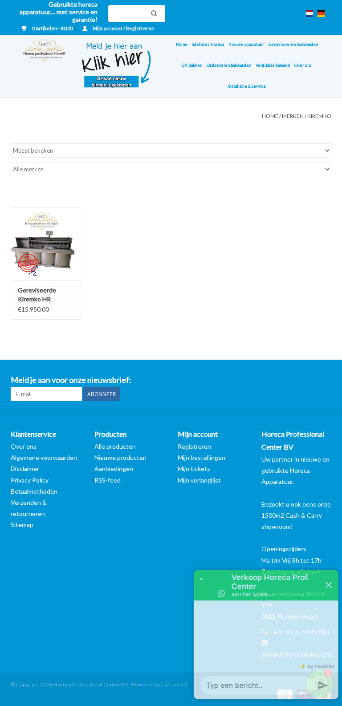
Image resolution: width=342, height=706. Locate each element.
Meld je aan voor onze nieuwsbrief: (71, 380)
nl (309, 13)
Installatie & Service (247, 86)
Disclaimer (25, 468)
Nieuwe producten (120, 457)
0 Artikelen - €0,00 (52, 28)
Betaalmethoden (34, 491)
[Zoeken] (151, 13)
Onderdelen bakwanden (229, 65)
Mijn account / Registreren (123, 28)
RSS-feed (107, 480)
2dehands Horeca (208, 44)
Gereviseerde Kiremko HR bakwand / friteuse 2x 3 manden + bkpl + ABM (44, 295)
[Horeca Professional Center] (39, 66)
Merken (293, 116)
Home (181, 44)
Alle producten (115, 446)
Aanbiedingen (113, 468)
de (321, 13)
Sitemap (22, 524)
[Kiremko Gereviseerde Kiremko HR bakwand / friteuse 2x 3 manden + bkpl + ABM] (46, 244)
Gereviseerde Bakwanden (293, 44)
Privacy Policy (30, 480)
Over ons (303, 65)
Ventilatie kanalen (273, 65)
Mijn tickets (194, 468)
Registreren (194, 446)
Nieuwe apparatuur (246, 44)
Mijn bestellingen (201, 457)
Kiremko (319, 116)
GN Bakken (192, 65)
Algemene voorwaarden (44, 457)
